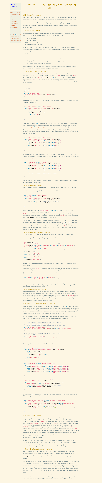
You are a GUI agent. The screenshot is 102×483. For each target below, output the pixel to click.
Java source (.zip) (51, 12)
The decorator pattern (15, 38)
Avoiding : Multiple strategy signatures (39, 127)
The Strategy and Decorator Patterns (16, 6)
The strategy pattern (15, 17)
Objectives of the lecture (15, 16)
